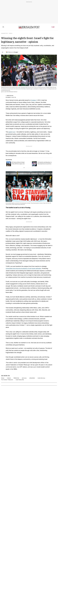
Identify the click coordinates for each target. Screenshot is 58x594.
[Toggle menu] (3, 27)
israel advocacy (41, 378)
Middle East (16, 378)
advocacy (24, 378)
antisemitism (32, 378)
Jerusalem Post (4, 33)
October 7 (34, 100)
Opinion (10, 33)
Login (53, 27)
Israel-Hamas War (20, 379)
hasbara (9, 378)
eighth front (11, 132)
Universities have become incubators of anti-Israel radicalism (23, 268)
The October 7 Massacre (7, 379)
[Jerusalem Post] (29, 27)
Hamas (2, 378)
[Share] (2, 52)
